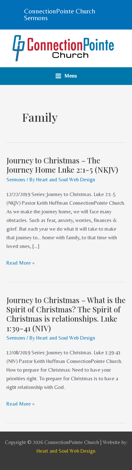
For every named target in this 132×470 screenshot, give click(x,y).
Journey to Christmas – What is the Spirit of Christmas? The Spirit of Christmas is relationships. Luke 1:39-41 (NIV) (66, 314)
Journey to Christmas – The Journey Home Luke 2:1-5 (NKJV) (62, 165)
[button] (66, 14)
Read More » (20, 262)
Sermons (15, 180)
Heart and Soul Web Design (66, 451)
